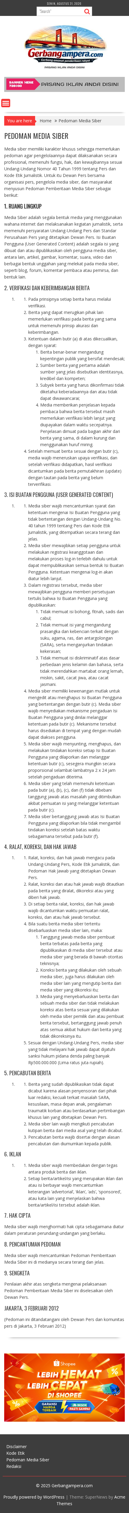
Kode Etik (15, 1453)
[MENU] (5, 103)
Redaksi (13, 1466)
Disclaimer (16, 1446)
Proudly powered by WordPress (33, 1497)
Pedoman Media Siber (27, 1460)
